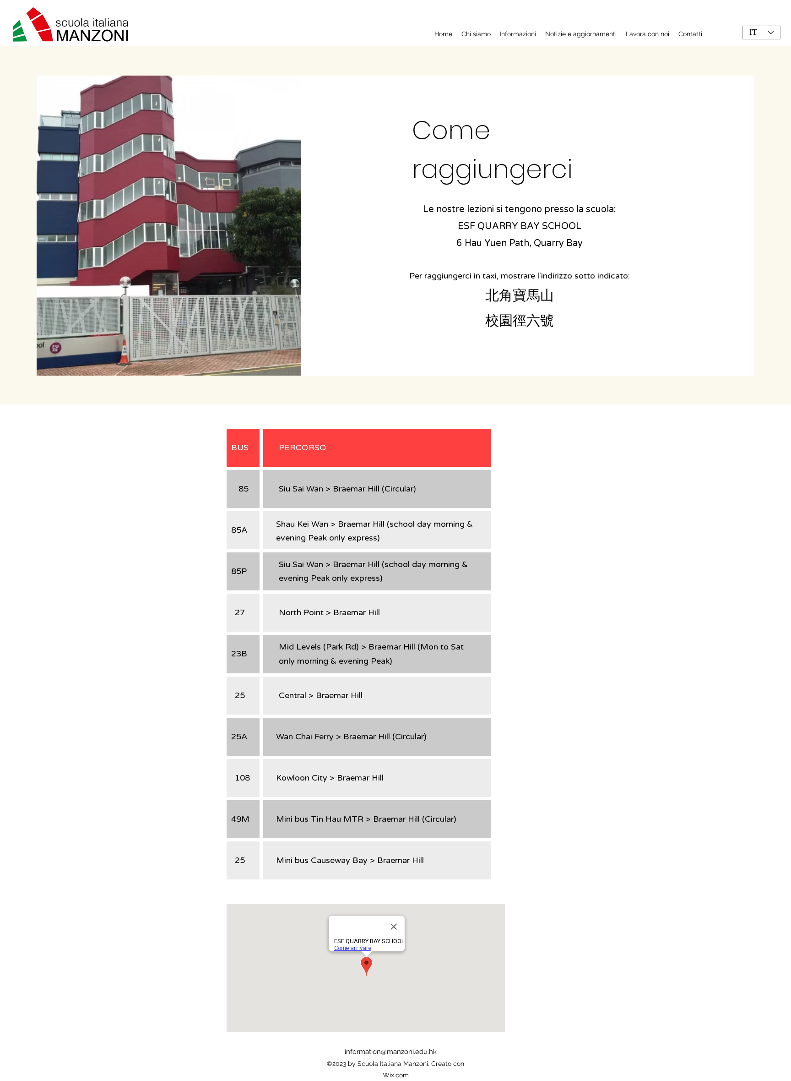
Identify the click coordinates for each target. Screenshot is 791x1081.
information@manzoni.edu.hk (391, 1052)
